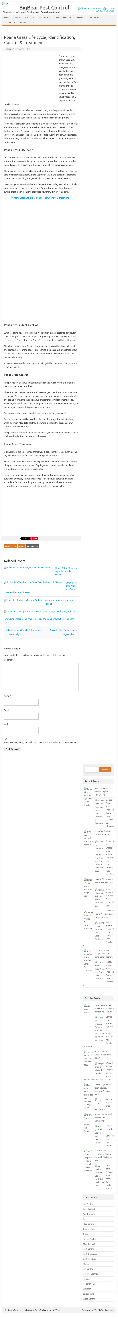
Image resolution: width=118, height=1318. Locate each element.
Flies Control (88, 1224)
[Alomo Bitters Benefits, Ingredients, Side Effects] (28, 567)
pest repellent (89, 1259)
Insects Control (89, 1239)
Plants (21, 546)
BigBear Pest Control (44, 7)
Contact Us (9, 23)
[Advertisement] (30, 77)
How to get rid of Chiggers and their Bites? (102, 1054)
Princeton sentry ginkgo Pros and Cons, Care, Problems (104, 953)
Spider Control (89, 1294)
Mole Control (89, 1244)
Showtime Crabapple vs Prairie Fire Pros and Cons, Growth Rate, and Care (39, 619)
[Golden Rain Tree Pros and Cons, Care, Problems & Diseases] (33, 582)
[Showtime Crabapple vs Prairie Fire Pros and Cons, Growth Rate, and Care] (40, 611)
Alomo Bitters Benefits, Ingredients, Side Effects (66, 571)
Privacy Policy (27, 23)
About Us (94, 17)
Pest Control (21, 17)
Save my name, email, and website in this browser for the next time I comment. (41, 742)
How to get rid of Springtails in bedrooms (110, 1136)
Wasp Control (89, 1299)
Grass (85, 1234)
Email (7, 710)
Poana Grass (32, 546)
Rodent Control (42, 17)
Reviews (81, 17)
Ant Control (88, 1204)
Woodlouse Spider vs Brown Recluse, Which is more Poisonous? (104, 1008)
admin (9, 49)
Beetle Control (89, 1214)
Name (7, 696)
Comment (8, 660)
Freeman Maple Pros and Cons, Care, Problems (104, 914)
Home (7, 17)
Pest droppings (90, 1254)
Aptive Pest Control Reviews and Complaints (103, 1117)
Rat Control (88, 1269)
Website (8, 724)
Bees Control (89, 1209)
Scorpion (87, 1289)
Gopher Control (90, 1229)
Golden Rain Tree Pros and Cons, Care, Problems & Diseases (110, 813)
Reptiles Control (90, 1274)
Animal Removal (64, 17)
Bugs (85, 1219)
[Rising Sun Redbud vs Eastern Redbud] (23, 600)
